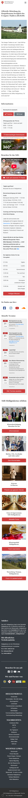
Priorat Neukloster (14, 758)
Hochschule (14, 696)
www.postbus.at (8, 651)
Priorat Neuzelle (14, 754)
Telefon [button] (9, 114)
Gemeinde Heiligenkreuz (14, 774)
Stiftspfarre (14, 708)
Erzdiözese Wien (14, 723)
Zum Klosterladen (14, 460)
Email (20, 114)
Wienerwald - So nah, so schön (14, 772)
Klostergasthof (14, 701)
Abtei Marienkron (14, 779)
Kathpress (14, 732)
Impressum (19, 795)
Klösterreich (14, 765)
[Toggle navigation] (25, 2)
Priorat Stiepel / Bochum (14, 756)
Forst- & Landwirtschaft (14, 578)
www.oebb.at (7, 653)
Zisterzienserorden (14, 737)
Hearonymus (6, 223)
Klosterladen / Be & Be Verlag (14, 699)
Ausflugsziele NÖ (14, 767)
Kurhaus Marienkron (14, 777)
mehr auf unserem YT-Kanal (15, 178)
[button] (3, 795)
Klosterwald (14, 751)
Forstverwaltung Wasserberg (14, 715)
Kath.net (14, 744)
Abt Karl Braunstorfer (14, 763)
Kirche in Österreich (14, 734)
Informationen (14, 431)
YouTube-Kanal (19, 324)
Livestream (14, 703)
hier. (18, 249)
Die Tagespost (14, 730)
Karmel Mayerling (14, 760)
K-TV (14, 727)
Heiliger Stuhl (14, 739)
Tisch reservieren (14, 549)
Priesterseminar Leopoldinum (14, 706)
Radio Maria (14, 741)
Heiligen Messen (14, 293)
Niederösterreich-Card (14, 770)
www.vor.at (11, 648)
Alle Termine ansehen (14, 391)
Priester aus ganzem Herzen (14, 490)
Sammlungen (14, 710)
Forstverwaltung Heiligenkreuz (14, 713)
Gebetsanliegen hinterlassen (14, 135)
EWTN (14, 725)
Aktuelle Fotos (14, 519)
